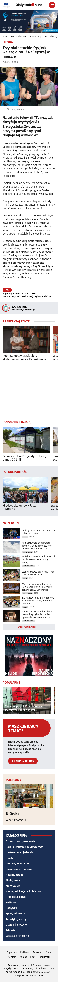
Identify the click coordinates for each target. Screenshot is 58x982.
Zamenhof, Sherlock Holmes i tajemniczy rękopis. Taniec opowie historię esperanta (37, 614)
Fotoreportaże (15, 471)
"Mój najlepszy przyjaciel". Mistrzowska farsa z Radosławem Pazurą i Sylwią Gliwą (24, 357)
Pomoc (23, 956)
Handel (10, 858)
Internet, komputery (17, 863)
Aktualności (27, 552)
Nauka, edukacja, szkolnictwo (23, 891)
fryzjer (33, 294)
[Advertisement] (29, 390)
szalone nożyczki (11, 296)
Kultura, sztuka (14, 874)
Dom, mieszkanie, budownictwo (24, 846)
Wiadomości (23, 36)
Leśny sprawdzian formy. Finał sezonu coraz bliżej (38, 573)
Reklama (11, 902)
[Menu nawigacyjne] (52, 5)
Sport (25, 537)
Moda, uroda (13, 880)
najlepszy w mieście (13, 294)
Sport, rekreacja (15, 913)
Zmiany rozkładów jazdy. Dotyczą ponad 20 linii (24, 458)
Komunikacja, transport (20, 869)
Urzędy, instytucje (16, 924)
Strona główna (9, 36)
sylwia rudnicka (43, 296)
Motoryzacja (13, 885)
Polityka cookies (41, 965)
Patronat (37, 952)
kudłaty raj (27, 296)
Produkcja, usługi (16, 896)
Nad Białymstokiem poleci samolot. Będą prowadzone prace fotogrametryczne (37, 545)
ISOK (32, 956)
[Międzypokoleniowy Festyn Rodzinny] (25, 490)
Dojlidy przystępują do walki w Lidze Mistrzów (38, 532)
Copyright (8, 968)
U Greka (12, 813)
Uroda (33, 36)
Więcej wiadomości (27, 627)
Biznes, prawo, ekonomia (20, 841)
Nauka (25, 607)
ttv (26, 294)
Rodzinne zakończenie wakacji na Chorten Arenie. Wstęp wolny (38, 559)
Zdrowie (10, 930)
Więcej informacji (16, 819)
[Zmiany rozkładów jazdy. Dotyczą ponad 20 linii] (26, 440)
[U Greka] (29, 796)
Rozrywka (11, 908)
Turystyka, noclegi (16, 919)
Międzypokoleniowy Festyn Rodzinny (20, 507)
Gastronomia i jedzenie (19, 852)
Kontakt (12, 956)
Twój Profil (44, 956)
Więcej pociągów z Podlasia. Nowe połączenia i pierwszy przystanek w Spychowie (37, 587)
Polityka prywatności (19, 965)
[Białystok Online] (29, 5)
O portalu (12, 952)
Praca (48, 952)
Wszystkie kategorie (17, 935)
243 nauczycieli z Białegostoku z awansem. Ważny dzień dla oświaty (38, 600)
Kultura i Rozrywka (29, 566)
